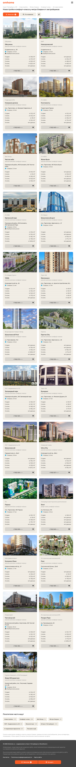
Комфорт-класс (26, 719)
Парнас (7, 504)
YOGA (7, 278)
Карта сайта (38, 757)
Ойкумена (8, 44)
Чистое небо (9, 159)
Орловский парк (11, 218)
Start (43, 504)
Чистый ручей (10, 618)
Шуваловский (10, 448)
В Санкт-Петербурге (49, 724)
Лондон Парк (46, 618)
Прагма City (45, 335)
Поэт (43, 561)
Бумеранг (44, 391)
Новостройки (10, 719)
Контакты (6, 757)
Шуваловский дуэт (48, 218)
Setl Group (41, 719)
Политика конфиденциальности (21, 757)
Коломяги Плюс (11, 561)
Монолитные (31, 724)
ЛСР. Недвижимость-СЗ (13, 724)
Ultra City (44, 448)
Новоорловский (47, 44)
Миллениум (45, 278)
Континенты (45, 103)
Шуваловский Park (12, 335)
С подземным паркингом (13, 728)
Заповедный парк (11, 391)
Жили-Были (45, 159)
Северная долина (11, 103)
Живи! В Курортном (12, 678)
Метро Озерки (55, 719)
